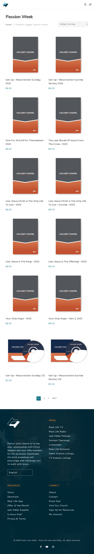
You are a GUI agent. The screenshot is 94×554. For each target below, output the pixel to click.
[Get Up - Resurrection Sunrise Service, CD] (68, 350)
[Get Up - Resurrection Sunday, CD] (25, 350)
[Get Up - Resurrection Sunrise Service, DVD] (68, 55)
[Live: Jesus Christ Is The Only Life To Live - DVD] (25, 176)
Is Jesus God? (14, 514)
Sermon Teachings (59, 440)
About (52, 492)
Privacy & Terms (16, 518)
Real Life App (15, 501)
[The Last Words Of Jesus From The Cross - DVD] (68, 115)
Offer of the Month (18, 505)
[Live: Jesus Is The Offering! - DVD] (68, 236)
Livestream (55, 444)
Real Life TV (56, 427)
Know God (54, 501)
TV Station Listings (60, 458)
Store (10, 492)
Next (54, 398)
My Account (55, 514)
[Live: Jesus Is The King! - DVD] (25, 236)
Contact (53, 496)
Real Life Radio (57, 431)
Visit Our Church (58, 505)
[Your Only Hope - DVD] (25, 293)
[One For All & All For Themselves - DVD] (25, 115)
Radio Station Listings (61, 453)
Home (9, 24)
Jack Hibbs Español (18, 509)
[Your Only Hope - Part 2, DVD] (68, 293)
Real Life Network (59, 449)
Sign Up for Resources (61, 509)
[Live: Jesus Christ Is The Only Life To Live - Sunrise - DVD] (68, 176)
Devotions (13, 496)
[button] (90, 4)
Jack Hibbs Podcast (59, 436)
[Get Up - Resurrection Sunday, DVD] (25, 55)
